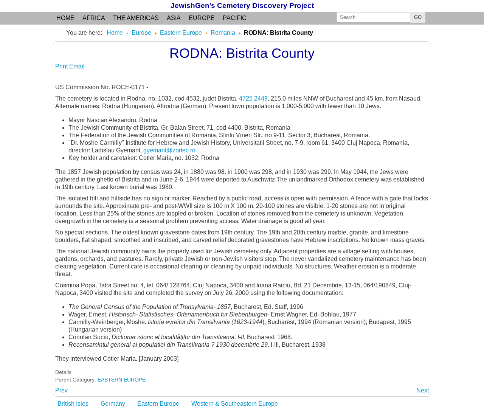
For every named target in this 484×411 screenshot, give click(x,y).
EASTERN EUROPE (122, 380)
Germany (113, 403)
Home (65, 18)
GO (418, 17)
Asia (174, 18)
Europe (202, 18)
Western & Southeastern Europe (234, 403)
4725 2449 (253, 98)
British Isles (72, 403)
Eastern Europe (158, 403)
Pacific (235, 18)
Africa (93, 18)
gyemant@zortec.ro (169, 150)
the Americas (136, 18)
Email (77, 66)
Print (62, 66)
